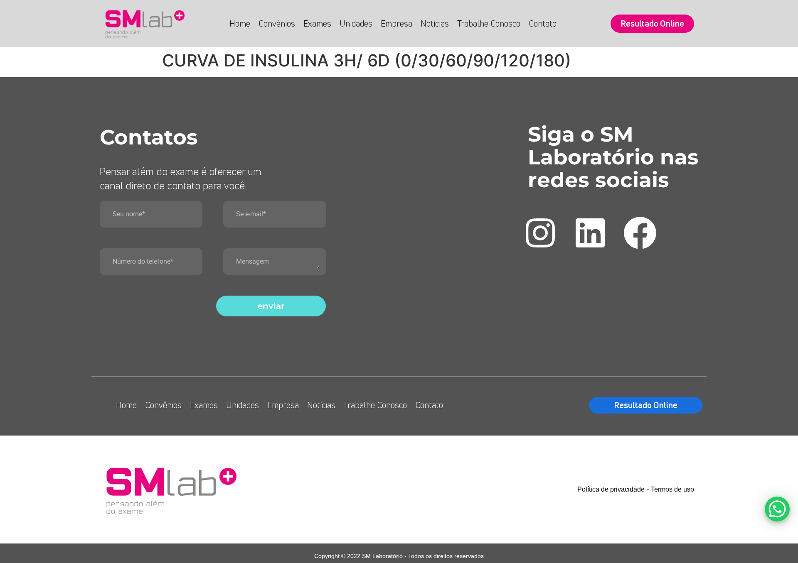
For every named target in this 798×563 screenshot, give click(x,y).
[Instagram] (540, 233)
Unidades (356, 23)
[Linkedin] (590, 233)
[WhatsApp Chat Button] (777, 509)
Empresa (396, 23)
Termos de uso (672, 489)
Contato (543, 23)
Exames (317, 23)
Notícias (435, 23)
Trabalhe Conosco (488, 23)
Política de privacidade (611, 489)
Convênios (277, 23)
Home (239, 23)
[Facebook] (640, 233)
